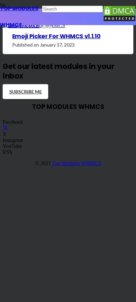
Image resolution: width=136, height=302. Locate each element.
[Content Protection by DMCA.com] (119, 20)
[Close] (49, 27)
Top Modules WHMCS (76, 163)
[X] (5, 128)
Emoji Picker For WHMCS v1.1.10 (56, 36)
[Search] (44, 27)
